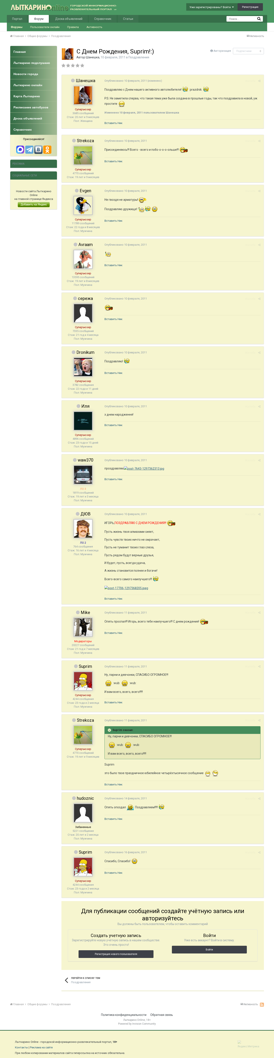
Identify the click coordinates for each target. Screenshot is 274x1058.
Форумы (16, 27)
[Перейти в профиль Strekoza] (83, 155)
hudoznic (85, 798)
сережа (85, 298)
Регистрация (250, 7)
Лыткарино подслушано (31, 63)
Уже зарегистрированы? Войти (210, 7)
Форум (38, 19)
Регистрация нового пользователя (116, 954)
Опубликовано (125, 80)
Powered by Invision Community (137, 1023)
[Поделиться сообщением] (259, 81)
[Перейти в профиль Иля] (83, 421)
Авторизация (222, 50)
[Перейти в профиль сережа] (83, 313)
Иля (85, 406)
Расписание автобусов (30, 107)
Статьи (128, 19)
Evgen (85, 190)
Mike (85, 612)
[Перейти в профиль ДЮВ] (83, 528)
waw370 (85, 460)
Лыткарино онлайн (27, 85)
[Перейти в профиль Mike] (83, 627)
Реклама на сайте (41, 1047)
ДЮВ (85, 513)
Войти (209, 949)
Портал (17, 19)
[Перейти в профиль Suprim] (83, 681)
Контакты (21, 1047)
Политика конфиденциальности (123, 1015)
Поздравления (138, 57)
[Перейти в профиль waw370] (83, 474)
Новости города (25, 74)
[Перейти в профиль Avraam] (83, 259)
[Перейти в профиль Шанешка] (67, 54)
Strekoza (85, 140)
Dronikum (85, 352)
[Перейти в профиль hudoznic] (83, 813)
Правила (73, 27)
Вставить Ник (113, 123)
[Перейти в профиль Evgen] (83, 205)
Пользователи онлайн (45, 27)
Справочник (102, 19)
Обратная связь (161, 1015)
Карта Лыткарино (26, 96)
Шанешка (92, 57)
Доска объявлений (68, 19)
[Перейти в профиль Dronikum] (83, 367)
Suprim (85, 666)
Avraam (85, 244)
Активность (94, 27)
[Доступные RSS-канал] (262, 1004)
